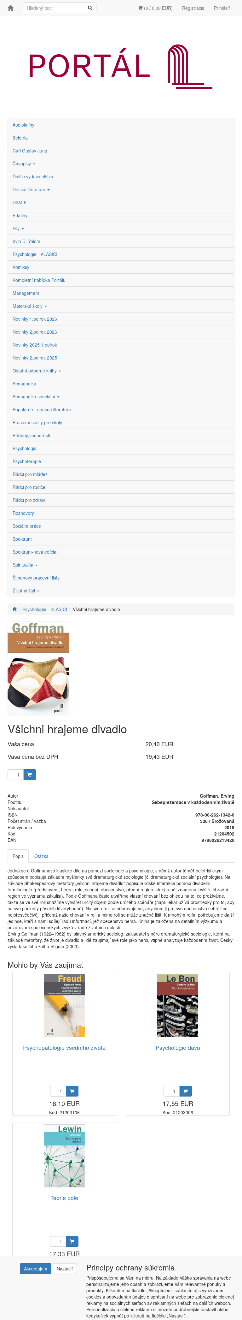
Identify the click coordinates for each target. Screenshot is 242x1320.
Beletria (20, 137)
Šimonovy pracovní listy (36, 577)
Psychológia (25, 448)
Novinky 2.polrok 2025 (35, 357)
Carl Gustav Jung (30, 150)
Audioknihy (23, 125)
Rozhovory (23, 513)
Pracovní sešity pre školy (37, 422)
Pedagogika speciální (34, 396)
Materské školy (28, 306)
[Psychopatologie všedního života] (64, 1005)
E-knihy (20, 215)
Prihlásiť (222, 8)
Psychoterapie (27, 461)
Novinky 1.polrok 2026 (35, 319)
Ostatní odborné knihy (35, 370)
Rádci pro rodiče (29, 487)
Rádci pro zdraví (29, 500)
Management (26, 293)
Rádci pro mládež (30, 474)
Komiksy (21, 267)
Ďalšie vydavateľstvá (33, 176)
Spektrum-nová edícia (34, 552)
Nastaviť (65, 1268)
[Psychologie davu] (177, 1005)
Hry (17, 228)
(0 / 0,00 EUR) (158, 8)
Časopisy (22, 163)
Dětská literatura (30, 189)
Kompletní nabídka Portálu (39, 280)
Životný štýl (24, 590)
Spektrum (22, 539)
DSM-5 (19, 202)
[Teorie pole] (64, 1155)
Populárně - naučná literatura (42, 409)
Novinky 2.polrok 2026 (35, 332)
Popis (18, 856)
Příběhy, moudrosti (31, 435)
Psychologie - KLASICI (35, 254)
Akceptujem (35, 1268)
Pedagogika (24, 383)
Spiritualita (24, 565)
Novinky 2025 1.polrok (35, 345)
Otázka (41, 856)
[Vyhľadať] (90, 8)
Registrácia (193, 8)
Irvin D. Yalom (26, 241)
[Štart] (14, 609)
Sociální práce (27, 526)
